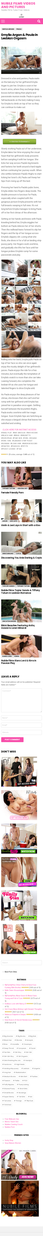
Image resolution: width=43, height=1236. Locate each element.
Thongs (19, 1101)
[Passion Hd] (20, 1216)
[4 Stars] (6, 454)
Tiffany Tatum (8, 488)
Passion (16, 446)
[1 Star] (2, 454)
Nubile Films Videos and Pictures (18, 5)
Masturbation (21, 1072)
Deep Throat (9, 1048)
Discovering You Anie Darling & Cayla (21, 557)
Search (39, 21)
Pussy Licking (9, 449)
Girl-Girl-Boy (9, 1056)
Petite (25, 446)
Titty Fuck (29, 1101)
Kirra (16, 656)
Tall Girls (22, 1096)
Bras (17, 435)
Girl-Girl (7, 441)
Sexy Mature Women (13, 1143)
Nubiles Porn (10, 1127)
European (7, 438)
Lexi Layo (13, 521)
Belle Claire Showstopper (14, 990)
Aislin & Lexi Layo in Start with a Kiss (20, 525)
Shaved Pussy (9, 1088)
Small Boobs (9, 1093)
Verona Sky (22, 488)
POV (25, 1080)
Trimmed (7, 1105)
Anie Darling (7, 553)
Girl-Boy (18, 1052)
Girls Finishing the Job (12, 1060)
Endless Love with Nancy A (15, 1004)
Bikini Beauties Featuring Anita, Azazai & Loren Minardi (18, 627)
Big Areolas (19, 432)
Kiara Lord (7, 656)
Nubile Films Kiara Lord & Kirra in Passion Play (18, 662)
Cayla (18, 553)
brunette (26, 435)
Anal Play (7, 432)
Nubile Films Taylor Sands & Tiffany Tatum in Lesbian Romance (20, 591)
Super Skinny (9, 1096)
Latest (21, 17)
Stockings (22, 1093)
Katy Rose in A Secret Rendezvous (18, 1020)
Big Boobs (33, 432)
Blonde (19, 1040)
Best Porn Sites (11, 972)
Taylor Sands (8, 586)
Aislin (4, 521)
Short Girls (23, 1088)
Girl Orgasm (31, 438)
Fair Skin (18, 438)
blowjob (30, 1040)
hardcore (7, 1064)
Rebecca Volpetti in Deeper (15, 1014)
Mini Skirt (24, 1076)
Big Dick (33, 1036)
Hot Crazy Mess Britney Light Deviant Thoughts (23, 1009)
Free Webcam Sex (12, 1119)
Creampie (28, 1044)
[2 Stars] (3, 454)
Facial (33, 1048)
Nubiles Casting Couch (14, 1124)
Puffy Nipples (9, 1084)
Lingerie (37, 1068)
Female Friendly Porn (12, 492)
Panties (6, 446)
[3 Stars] (4, 454)
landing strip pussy (23, 441)
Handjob (28, 1060)
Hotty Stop (9, 1140)
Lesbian (6, 443)
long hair (16, 443)
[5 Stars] (7, 454)
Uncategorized (9, 621)
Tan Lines (7, 1101)
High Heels (20, 1064)
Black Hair (8, 435)
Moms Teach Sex (11, 1122)
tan (20, 449)
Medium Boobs (30, 443)
